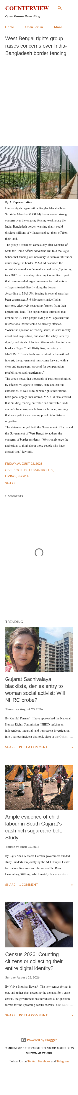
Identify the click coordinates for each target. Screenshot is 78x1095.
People (23, 476)
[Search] (59, 7)
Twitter (32, 1061)
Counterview (27, 8)
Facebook (44, 1061)
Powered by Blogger (41, 1040)
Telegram (63, 1061)
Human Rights (41, 470)
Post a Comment (33, 747)
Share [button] (10, 483)
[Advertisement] (39, 100)
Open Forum (34, 27)
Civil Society (16, 470)
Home (9, 27)
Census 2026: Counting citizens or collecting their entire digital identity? (34, 961)
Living (10, 476)
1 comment (28, 884)
